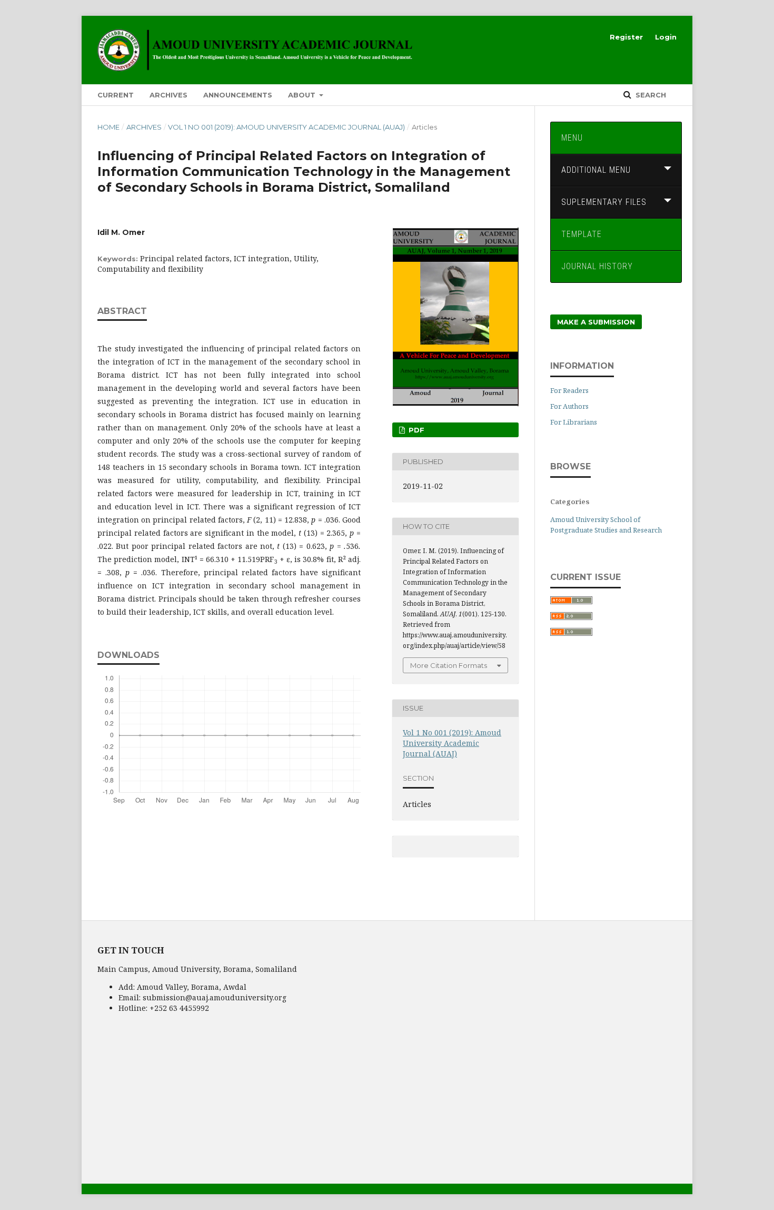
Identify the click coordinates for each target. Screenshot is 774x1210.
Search (649, 95)
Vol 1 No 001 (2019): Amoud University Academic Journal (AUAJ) (286, 127)
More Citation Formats (448, 665)
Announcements (237, 95)
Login (666, 37)
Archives (168, 95)
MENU (572, 138)
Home (108, 127)
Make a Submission (596, 322)
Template (581, 234)
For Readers (569, 390)
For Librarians (573, 422)
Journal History (597, 266)
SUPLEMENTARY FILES (604, 202)
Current (115, 95)
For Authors (569, 406)
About (302, 95)
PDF (415, 430)
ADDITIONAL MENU (596, 170)
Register (626, 37)
